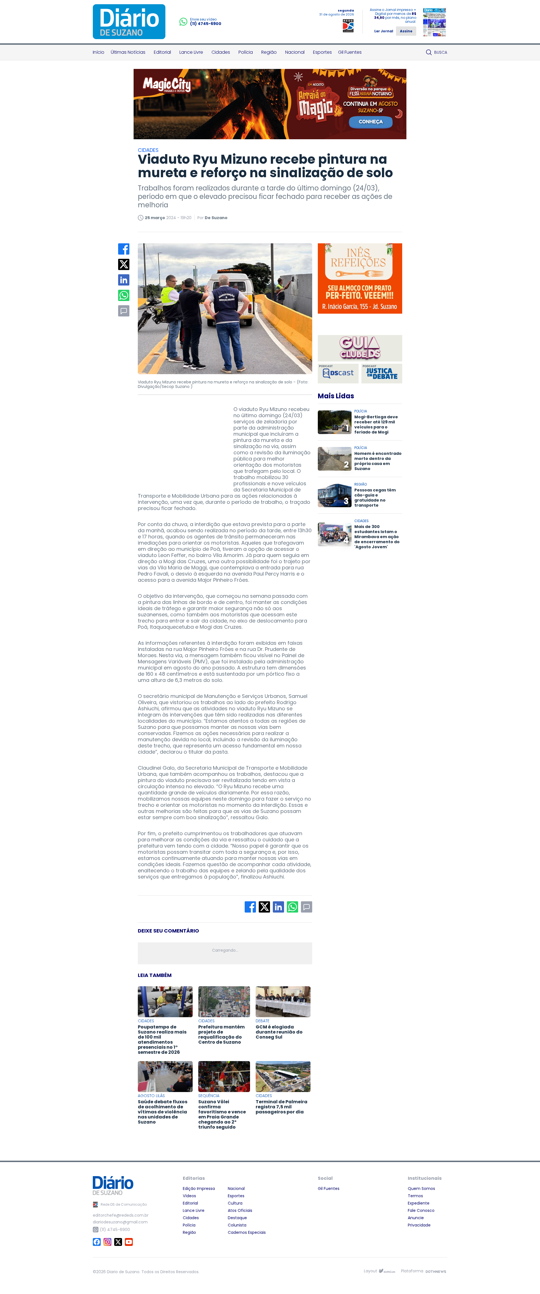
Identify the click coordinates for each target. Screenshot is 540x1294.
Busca (440, 52)
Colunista (237, 1225)
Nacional (295, 52)
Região (269, 52)
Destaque (237, 1218)
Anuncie (416, 1218)
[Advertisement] (180, 441)
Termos (415, 1196)
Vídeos (189, 1196)
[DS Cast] (338, 373)
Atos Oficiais (240, 1210)
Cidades (221, 52)
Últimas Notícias (128, 52)
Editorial (162, 52)
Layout (370, 1271)
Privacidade (419, 1225)
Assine (406, 31)
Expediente (418, 1203)
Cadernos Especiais (247, 1232)
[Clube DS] (360, 348)
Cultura (235, 1203)
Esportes (322, 52)
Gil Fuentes (350, 52)
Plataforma (412, 1271)
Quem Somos (421, 1188)
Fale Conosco (421, 1210)
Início (98, 52)
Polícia (245, 52)
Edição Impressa (199, 1188)
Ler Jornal (383, 31)
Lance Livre (191, 52)
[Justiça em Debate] (381, 373)
